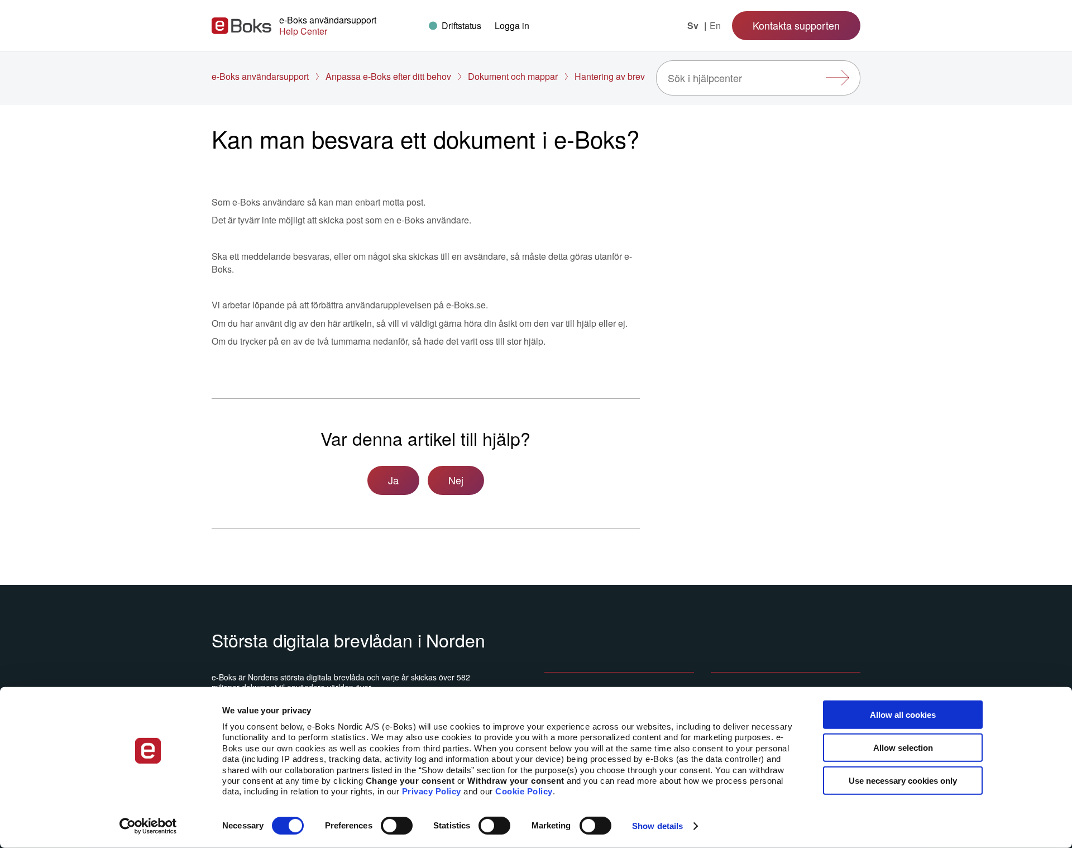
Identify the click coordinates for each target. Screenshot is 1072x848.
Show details (657, 826)
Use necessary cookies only (903, 780)
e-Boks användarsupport (260, 76)
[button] (512, 25)
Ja (393, 480)
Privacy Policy (431, 791)
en (715, 25)
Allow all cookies (903, 715)
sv (694, 25)
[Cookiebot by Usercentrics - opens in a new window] (148, 826)
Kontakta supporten (796, 25)
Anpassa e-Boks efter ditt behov (388, 76)
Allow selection (903, 747)
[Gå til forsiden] (241, 25)
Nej (455, 480)
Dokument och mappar (513, 76)
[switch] (397, 826)
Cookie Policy (524, 791)
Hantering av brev (610, 76)
